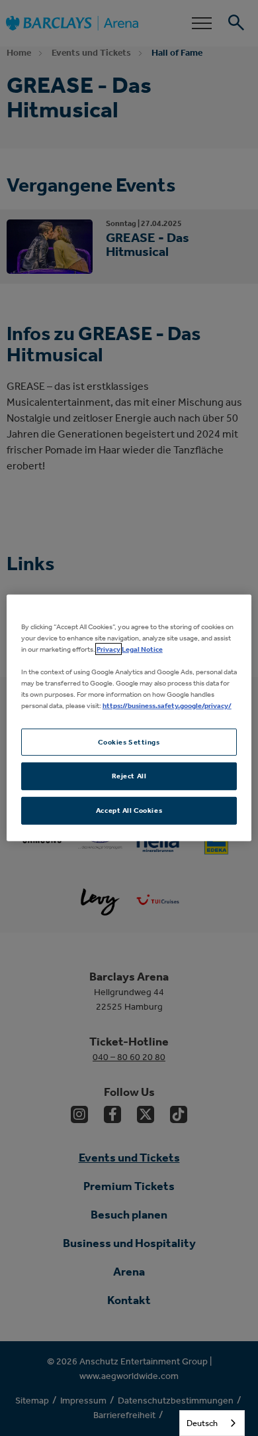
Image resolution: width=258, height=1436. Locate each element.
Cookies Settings (128, 741)
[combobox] (212, 1423)
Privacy (108, 649)
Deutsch (202, 1423)
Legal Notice (142, 649)
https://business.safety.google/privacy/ (167, 705)
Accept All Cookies (129, 810)
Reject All (129, 775)
